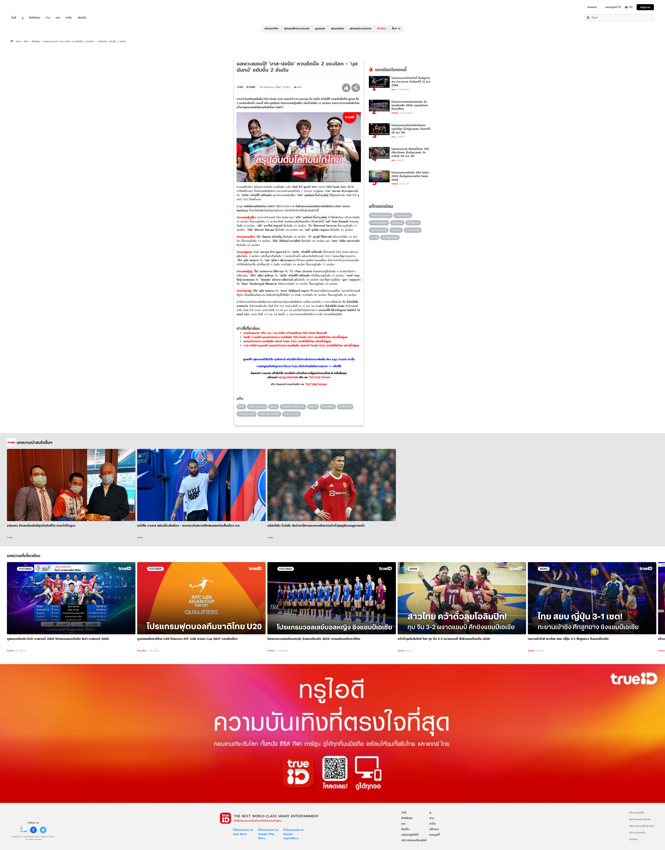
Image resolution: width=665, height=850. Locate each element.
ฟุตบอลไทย (337, 28)
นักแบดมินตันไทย (269, 414)
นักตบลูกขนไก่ (246, 414)
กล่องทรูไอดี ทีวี (613, 7)
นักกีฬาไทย (345, 406)
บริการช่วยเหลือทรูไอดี (414, 840)
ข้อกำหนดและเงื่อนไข (639, 819)
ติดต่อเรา (633, 839)
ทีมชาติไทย (328, 406)
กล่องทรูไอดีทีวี (410, 835)
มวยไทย (396, 230)
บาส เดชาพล (291, 414)
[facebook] (33, 829)
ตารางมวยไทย (379, 223)
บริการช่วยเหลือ (637, 832)
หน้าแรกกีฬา (271, 28)
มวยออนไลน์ (413, 230)
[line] (23, 829)
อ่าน (48, 18)
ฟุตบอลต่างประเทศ (360, 28)
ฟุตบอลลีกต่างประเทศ (296, 28)
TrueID (21, 7)
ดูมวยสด (397, 223)
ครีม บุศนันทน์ (257, 406)
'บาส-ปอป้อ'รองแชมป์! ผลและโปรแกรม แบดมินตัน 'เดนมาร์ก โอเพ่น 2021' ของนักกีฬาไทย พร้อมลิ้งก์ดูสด (301, 345)
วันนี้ (13, 18)
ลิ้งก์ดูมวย (413, 223)
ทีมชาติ (313, 406)
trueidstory (403, 215)
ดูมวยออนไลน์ (379, 230)
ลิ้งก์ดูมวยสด (390, 237)
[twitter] (43, 829)
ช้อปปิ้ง (405, 829)
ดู (22, 18)
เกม (58, 18)
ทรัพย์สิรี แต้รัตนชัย (293, 406)
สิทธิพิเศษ (34, 18)
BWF (241, 406)
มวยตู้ (374, 237)
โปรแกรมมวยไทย (381, 215)
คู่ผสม (273, 406)
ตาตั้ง (69, 18)
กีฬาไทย (381, 28)
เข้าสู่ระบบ (645, 7)
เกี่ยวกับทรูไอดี (636, 813)
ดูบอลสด (320, 28)
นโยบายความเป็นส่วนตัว (641, 826)
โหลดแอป (592, 7)
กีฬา (26, 41)
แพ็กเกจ (434, 829)
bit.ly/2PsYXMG (288, 377)
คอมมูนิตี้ (434, 835)
